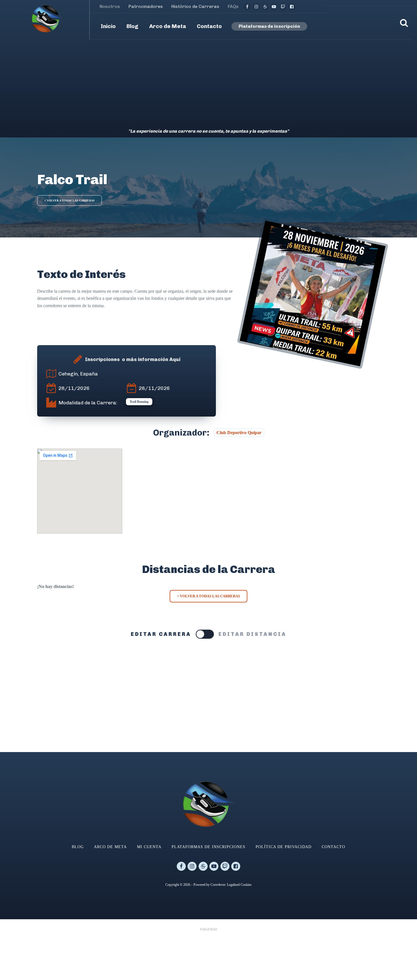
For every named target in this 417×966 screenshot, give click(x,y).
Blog (78, 847)
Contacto (333, 847)
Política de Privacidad (283, 847)
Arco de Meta (110, 847)
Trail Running (139, 401)
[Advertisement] (208, 82)
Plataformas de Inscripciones (208, 847)
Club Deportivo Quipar (239, 432)
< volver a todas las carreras (69, 200)
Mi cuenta (149, 847)
